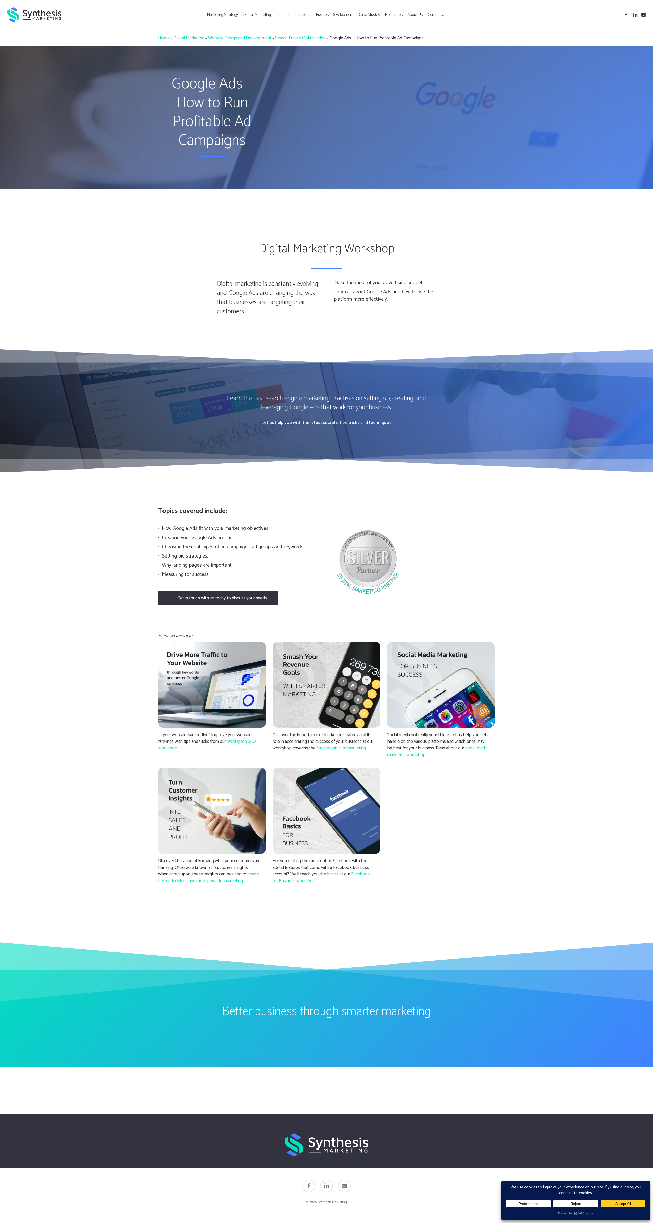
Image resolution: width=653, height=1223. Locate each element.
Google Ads (304, 407)
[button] (218, 598)
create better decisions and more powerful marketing (208, 877)
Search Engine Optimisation (300, 38)
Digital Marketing (188, 38)
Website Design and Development (239, 38)
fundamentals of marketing (341, 748)
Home (164, 38)
